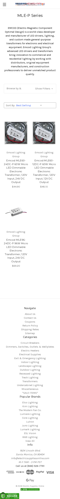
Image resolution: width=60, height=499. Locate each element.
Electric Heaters (30, 350)
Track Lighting (30, 377)
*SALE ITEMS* (30, 392)
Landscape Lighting (30, 365)
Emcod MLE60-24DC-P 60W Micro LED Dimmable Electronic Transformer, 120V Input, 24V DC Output (16, 171)
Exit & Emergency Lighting (30, 358)
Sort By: (10, 105)
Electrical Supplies (30, 354)
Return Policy (30, 325)
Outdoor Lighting (30, 369)
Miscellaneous (30, 389)
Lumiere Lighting (30, 414)
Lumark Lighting (30, 429)
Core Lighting (30, 417)
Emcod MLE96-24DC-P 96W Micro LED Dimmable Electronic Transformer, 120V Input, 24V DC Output (16, 250)
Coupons (30, 321)
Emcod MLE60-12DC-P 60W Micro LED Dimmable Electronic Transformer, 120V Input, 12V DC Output (44, 171)
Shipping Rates (30, 329)
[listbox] (30, 105)
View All (30, 440)
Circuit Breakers (30, 342)
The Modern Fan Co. (30, 410)
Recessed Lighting (30, 373)
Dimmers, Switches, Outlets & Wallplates (30, 346)
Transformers (30, 381)
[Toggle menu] (4, 4)
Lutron (30, 421)
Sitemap (30, 333)
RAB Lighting (30, 437)
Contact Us (30, 317)
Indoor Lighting (30, 362)
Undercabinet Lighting (30, 385)
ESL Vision (30, 433)
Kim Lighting (30, 406)
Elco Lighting (30, 402)
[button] (30, 88)
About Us (30, 314)
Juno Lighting (30, 425)
